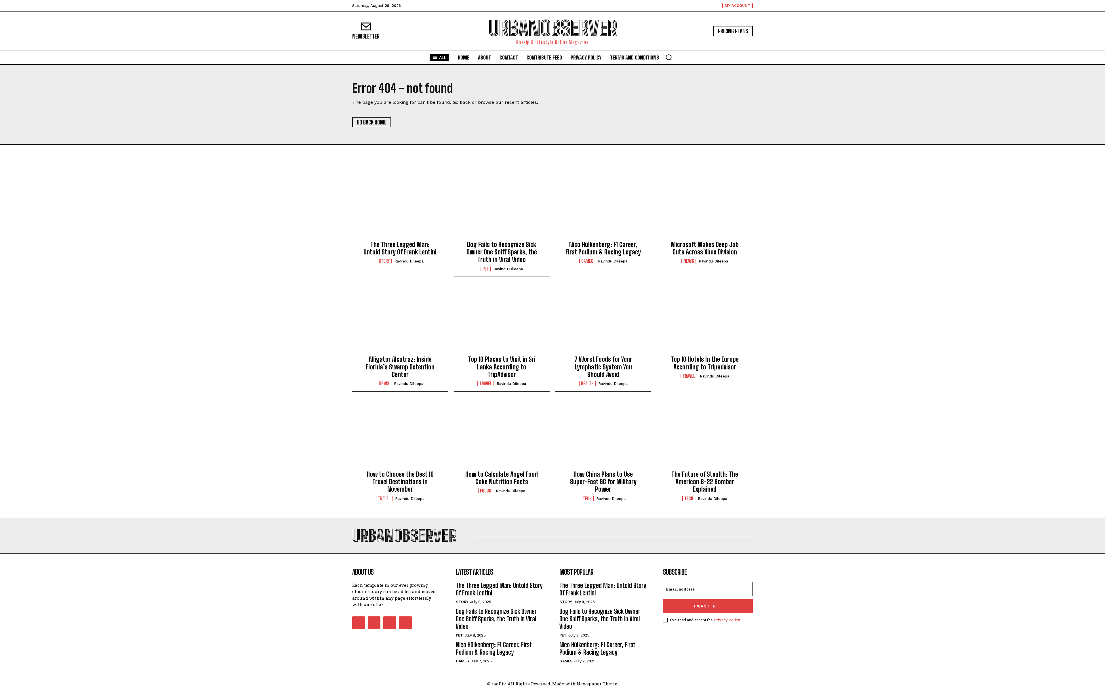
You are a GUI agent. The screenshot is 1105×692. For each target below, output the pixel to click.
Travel (485, 383)
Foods (485, 490)
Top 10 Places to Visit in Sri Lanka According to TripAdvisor (502, 366)
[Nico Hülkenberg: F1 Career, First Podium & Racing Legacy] (603, 206)
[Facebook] (358, 622)
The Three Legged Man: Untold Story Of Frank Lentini (400, 248)
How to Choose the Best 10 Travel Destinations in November (400, 481)
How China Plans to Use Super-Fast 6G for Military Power (603, 481)
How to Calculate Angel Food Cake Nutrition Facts (501, 478)
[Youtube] (405, 622)
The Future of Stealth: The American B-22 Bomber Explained (704, 481)
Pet (486, 269)
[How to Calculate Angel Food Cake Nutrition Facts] (502, 435)
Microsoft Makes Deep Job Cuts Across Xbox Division (705, 248)
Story (384, 261)
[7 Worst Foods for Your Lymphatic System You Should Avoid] (603, 321)
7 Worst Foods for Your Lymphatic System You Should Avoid (603, 366)
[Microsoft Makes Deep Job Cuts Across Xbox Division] (705, 206)
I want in (705, 606)
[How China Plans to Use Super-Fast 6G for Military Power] (603, 435)
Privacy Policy (727, 619)
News (688, 261)
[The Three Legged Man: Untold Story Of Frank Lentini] (400, 206)
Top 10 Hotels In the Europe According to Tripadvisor (705, 363)
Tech (587, 498)
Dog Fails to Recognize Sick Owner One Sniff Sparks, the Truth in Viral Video (501, 252)
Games (587, 261)
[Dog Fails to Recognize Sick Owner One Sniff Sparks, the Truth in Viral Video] (502, 206)
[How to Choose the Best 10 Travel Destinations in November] (400, 435)
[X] (389, 622)
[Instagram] (374, 622)
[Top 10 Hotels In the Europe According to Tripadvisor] (705, 321)
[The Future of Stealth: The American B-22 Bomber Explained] (705, 435)
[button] (669, 57)
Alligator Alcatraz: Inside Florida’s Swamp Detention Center (400, 366)
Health (587, 383)
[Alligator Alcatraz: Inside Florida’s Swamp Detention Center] (400, 321)
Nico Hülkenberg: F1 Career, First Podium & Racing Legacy (603, 248)
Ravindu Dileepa (409, 261)
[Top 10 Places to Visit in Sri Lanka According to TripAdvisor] (502, 321)
